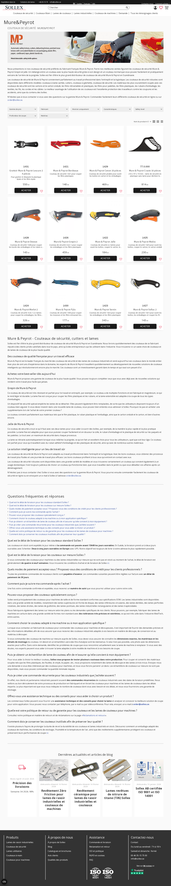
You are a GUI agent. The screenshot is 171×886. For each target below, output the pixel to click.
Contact (134, 842)
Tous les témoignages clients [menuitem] (144, 13)
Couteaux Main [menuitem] (43, 13)
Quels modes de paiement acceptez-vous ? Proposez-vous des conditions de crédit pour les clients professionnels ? (63, 508)
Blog (50, 846)
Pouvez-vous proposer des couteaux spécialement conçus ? (37, 515)
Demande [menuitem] (123, 13)
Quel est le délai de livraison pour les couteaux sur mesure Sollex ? (40, 505)
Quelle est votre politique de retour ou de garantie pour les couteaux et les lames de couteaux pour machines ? (61, 531)
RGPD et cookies (97, 855)
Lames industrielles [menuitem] (83, 13)
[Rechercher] (127, 8)
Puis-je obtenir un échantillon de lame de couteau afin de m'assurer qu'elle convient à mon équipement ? (58, 521)
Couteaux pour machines (18, 859)
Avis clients (53, 855)
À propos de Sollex (56, 842)
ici (108, 563)
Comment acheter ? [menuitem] (162, 4)
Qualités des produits (58, 859)
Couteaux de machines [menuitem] (105, 13)
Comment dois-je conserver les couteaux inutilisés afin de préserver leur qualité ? (47, 534)
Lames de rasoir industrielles (19, 842)
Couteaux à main (14, 855)
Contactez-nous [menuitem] (147, 4)
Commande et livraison (100, 842)
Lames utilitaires (14, 851)
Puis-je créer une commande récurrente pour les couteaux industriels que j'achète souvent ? (52, 524)
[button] (161, 8)
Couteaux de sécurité (16, 846)
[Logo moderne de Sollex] (14, 9)
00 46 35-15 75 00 (139, 855)
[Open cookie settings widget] (4, 882)
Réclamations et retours (94, 715)
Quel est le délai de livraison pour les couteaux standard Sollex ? (39, 502)
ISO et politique (96, 851)
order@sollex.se (15, 100)
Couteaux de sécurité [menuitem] (23, 13)
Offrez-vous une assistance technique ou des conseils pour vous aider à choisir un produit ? (52, 527)
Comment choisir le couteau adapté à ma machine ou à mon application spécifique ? (48, 518)
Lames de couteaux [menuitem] (62, 13)
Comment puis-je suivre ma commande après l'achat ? (34, 511)
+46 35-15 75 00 (43, 3)
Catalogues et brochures (59, 851)
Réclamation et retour (99, 846)
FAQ (91, 859)
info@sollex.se (55, 2)
